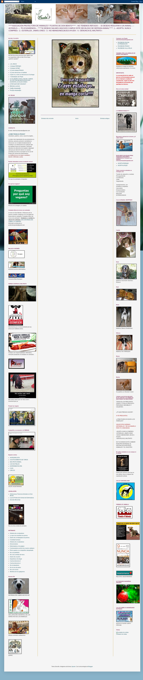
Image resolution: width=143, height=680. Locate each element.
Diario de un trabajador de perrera (19, 537)
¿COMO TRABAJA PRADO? (16, 134)
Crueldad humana (15, 540)
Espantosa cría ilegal (16, 559)
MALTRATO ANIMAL (15, 462)
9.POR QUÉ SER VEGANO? (18, 84)
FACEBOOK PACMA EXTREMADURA (123, 43)
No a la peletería (14, 552)
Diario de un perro (15, 557)
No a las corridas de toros (17, 554)
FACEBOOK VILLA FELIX (125, 48)
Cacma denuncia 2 (15, 561)
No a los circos (14, 569)
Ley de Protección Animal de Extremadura (22, 497)
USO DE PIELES (14, 464)
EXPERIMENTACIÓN (16, 466)
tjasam (73, 666)
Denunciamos (14, 544)
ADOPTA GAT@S (123, 165)
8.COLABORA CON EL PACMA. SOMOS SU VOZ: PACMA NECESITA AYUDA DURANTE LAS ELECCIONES (21, 80)
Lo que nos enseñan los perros (19, 535)
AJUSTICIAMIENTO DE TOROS (19, 459)
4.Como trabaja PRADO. (17, 70)
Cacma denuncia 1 (15, 563)
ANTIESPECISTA (15, 457)
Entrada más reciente (47, 118)
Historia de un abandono (17, 533)
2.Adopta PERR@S (15, 66)
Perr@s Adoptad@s (15, 90)
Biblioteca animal (15, 86)
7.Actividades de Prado (16, 76)
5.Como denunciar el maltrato (18, 72)
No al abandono (14, 565)
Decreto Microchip (15, 500)
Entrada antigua (104, 118)
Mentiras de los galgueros (17, 571)
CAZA (11, 468)
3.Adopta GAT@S (15, 68)
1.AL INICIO (13, 64)
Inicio (76, 118)
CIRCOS (12, 470)
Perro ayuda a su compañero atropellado (21, 550)
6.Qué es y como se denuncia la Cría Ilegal (22, 74)
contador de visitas (121, 634)
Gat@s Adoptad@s (15, 88)
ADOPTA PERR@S (123, 163)
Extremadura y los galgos (17, 546)
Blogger (90, 666)
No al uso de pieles (15, 567)
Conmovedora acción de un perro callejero (22, 548)
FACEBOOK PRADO (123, 46)
